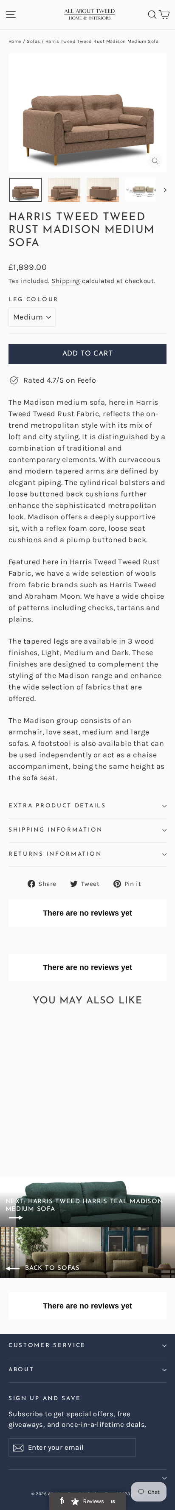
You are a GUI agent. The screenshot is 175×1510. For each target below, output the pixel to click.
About (21, 1370)
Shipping (65, 281)
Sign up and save (44, 1398)
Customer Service (47, 1345)
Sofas (33, 41)
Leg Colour (33, 300)
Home (15, 41)
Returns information (55, 854)
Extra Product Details (57, 806)
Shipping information (55, 830)
